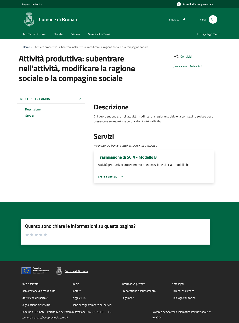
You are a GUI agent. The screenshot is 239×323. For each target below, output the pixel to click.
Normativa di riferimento (187, 65)
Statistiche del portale (35, 298)
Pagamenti (128, 298)
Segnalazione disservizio (36, 305)
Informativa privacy (133, 284)
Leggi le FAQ (79, 298)
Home (26, 47)
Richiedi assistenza (183, 291)
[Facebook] (182, 19)
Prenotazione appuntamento (139, 291)
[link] (111, 176)
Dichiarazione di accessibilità (38, 291)
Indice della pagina (34, 98)
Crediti (75, 284)
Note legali (178, 284)
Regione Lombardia (32, 4)
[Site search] (213, 19)
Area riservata (30, 284)
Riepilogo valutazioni (184, 298)
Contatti (76, 291)
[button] (195, 4)
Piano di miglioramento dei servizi (92, 305)
